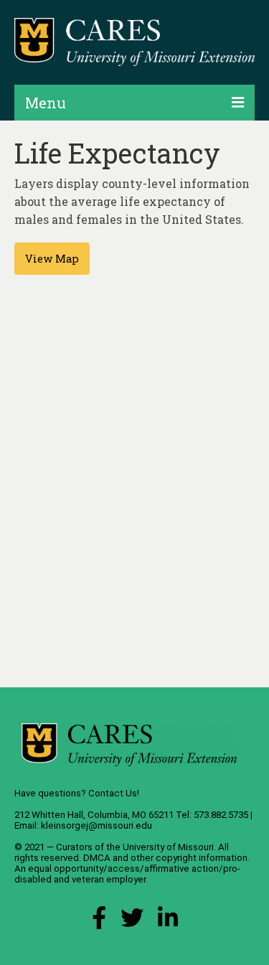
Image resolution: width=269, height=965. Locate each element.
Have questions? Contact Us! (76, 793)
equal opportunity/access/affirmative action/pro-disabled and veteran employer (127, 874)
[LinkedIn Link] (168, 921)
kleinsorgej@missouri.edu (96, 825)
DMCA (96, 857)
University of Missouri (168, 847)
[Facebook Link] (99, 921)
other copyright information (189, 857)
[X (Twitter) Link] (132, 921)
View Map (52, 258)
